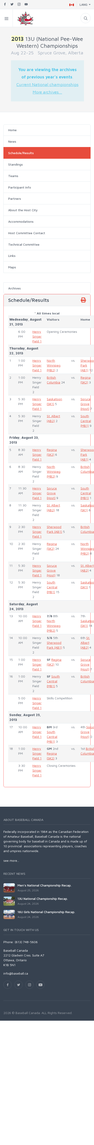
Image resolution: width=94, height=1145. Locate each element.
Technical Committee (23, 244)
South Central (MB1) (86, 421)
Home (12, 130)
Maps (12, 267)
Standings (15, 164)
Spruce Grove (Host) (86, 404)
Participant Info (19, 187)
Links (12, 256)
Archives (14, 288)
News (12, 141)
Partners (14, 198)
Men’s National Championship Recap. (44, 885)
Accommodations (21, 221)
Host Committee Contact (26, 233)
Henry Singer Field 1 (37, 336)
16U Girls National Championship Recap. (46, 912)
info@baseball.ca (15, 973)
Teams (13, 176)
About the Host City (23, 210)
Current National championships (47, 84)
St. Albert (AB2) (85, 642)
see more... (11, 860)
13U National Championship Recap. (43, 898)
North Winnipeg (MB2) (53, 365)
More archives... (47, 91)
